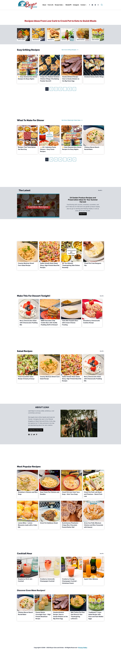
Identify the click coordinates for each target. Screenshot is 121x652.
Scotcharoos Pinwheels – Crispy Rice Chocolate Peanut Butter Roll (70, 525)
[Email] (98, 5)
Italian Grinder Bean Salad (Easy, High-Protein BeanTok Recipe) (49, 265)
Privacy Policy (82, 647)
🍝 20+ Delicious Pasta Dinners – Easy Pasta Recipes (48, 149)
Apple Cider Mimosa (91, 579)
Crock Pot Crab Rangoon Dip (92, 264)
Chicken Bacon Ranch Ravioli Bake (91, 148)
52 (69, 159)
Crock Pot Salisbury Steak (49, 523)
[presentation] (27, 65)
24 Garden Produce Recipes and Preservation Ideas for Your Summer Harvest (83, 200)
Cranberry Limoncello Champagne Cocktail (47, 580)
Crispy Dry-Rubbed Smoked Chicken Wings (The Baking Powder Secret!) (49, 79)
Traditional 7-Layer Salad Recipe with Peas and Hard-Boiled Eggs (95, 615)
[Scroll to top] (117, 633)
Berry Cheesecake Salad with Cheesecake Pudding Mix (29, 323)
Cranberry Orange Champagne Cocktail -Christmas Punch (69, 581)
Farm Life (50, 5)
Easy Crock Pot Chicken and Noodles (49, 493)
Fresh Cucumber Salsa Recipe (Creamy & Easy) (26, 378)
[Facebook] (89, 5)
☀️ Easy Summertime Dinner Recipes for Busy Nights (27, 78)
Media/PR (68, 5)
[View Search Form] (101, 4)
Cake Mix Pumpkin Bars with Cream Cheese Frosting (70, 323)
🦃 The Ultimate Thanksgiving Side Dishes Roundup (71, 265)
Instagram (76, 5)
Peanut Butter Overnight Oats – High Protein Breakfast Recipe (43, 615)
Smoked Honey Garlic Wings (94, 77)
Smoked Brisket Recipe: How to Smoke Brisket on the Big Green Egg (70, 79)
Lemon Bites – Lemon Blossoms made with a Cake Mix (27, 525)
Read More (83, 214)
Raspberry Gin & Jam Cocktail (25, 580)
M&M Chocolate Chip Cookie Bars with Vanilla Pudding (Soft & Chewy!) (49, 323)
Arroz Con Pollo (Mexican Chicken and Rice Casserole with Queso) (93, 525)
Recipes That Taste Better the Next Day (27, 148)
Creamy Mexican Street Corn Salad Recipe (26, 264)
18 (69, 89)
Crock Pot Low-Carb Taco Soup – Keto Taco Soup (71, 493)
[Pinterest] (95, 5)
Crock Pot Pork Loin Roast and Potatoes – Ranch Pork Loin (93, 494)
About (44, 5)
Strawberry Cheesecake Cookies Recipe (91, 322)
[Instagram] (92, 5)
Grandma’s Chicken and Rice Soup (28, 493)
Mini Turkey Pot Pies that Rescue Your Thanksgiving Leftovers (78, 615)
